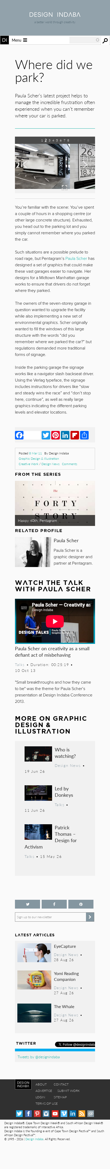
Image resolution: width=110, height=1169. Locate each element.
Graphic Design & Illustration (39, 458)
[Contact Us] (90, 1113)
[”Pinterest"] (80, 904)
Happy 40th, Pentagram (37, 520)
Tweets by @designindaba (39, 1056)
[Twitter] (46, 434)
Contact (61, 1084)
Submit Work (68, 1090)
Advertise (44, 1090)
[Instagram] (46, 1113)
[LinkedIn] (65, 434)
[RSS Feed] (81, 1113)
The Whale (64, 1006)
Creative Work (28, 464)
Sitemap (60, 1097)
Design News (50, 464)
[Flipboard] (74, 434)
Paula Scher (66, 540)
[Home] (55, 15)
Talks (20, 664)
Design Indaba (34, 1139)
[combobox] (84, 40)
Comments (69, 464)
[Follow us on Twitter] (27, 904)
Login (40, 1097)
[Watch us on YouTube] (55, 1113)
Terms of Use (47, 1103)
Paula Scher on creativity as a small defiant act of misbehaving (52, 651)
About (41, 1084)
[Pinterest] (55, 434)
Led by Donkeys (64, 791)
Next (83, 169)
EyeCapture (65, 946)
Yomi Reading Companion (66, 976)
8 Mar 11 (35, 453)
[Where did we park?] (55, 191)
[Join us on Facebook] (54, 904)
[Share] (84, 434)
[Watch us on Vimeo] (64, 1113)
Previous (27, 169)
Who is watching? (65, 752)
